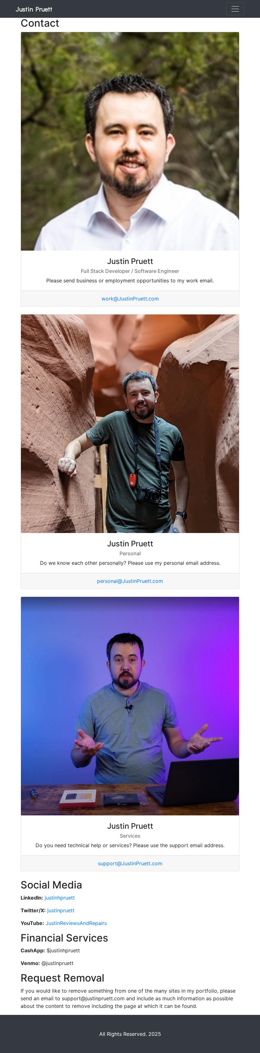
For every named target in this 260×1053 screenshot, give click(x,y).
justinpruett (61, 910)
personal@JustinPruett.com (130, 581)
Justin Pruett (34, 9)
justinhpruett (60, 897)
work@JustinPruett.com (130, 298)
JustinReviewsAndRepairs (76, 923)
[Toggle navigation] (235, 9)
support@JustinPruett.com (130, 863)
